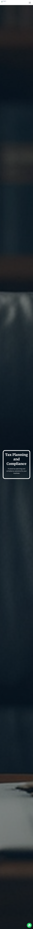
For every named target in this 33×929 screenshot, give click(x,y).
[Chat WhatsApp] (29, 925)
